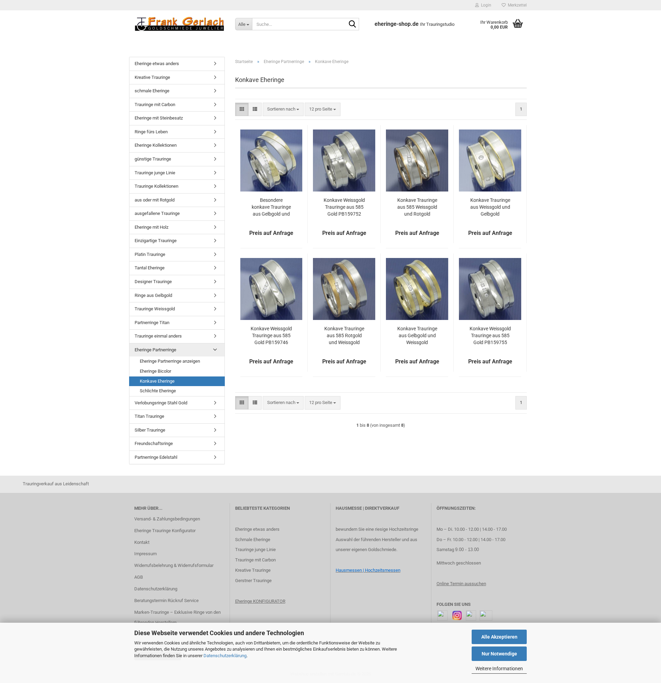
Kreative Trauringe (152, 77)
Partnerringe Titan (152, 322)
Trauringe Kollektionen (156, 186)
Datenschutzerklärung (224, 655)
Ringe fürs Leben (151, 131)
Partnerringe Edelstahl (156, 457)
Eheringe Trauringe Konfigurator (165, 530)
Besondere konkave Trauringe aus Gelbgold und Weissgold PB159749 (271, 207)
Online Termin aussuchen (461, 583)
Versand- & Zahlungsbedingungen (167, 518)
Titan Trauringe (149, 416)
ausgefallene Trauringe (157, 213)
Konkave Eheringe (157, 381)
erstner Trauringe (255, 580)
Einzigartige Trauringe (156, 240)
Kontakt (141, 542)
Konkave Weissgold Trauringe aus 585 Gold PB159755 (490, 335)
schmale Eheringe (152, 90)
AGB (138, 577)
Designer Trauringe (153, 281)
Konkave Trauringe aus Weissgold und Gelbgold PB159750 (490, 207)
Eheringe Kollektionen (156, 145)
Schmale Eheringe (252, 539)
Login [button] (485, 5)
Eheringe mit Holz (151, 227)
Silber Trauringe (150, 430)
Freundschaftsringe (154, 443)
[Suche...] (352, 24)
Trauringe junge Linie (155, 172)
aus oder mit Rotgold (155, 200)
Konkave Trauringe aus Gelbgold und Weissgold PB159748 (417, 336)
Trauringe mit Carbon (155, 104)
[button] (242, 109)
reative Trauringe (254, 570)
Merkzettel (516, 5)
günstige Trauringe (153, 159)
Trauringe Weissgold (155, 308)
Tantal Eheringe (150, 267)
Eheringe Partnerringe (155, 349)
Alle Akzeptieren (499, 637)
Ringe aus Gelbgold (153, 295)
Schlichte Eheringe (158, 390)
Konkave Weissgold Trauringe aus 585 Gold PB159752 (344, 207)
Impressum (145, 553)
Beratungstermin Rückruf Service (166, 600)
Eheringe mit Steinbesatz (159, 118)
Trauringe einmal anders (158, 336)
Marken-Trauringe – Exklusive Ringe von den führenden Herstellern (177, 617)
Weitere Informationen (499, 668)
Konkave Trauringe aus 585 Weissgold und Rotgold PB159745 (417, 207)
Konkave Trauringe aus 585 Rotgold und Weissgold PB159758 (344, 336)
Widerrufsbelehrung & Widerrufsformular (173, 565)
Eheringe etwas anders (157, 63)
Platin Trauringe (150, 254)
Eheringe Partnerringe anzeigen (170, 361)
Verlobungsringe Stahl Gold (161, 402)
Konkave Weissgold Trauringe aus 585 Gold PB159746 (271, 335)
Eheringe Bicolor (155, 371)
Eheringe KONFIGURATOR (260, 601)
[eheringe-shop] (179, 24)
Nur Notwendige (499, 653)
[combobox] (283, 109)
